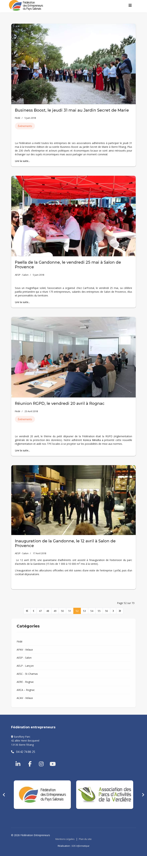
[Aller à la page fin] (119, 611)
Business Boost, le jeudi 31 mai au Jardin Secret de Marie (72, 110)
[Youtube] (49, 759)
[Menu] (130, 5)
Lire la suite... (22, 161)
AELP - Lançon (25, 665)
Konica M (88, 440)
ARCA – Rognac (26, 690)
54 (91, 611)
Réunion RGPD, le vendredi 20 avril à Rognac (60, 403)
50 (62, 611)
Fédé (17, 117)
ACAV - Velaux (25, 698)
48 (47, 611)
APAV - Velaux (25, 649)
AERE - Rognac (25, 682)
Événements (25, 126)
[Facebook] (28, 759)
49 (55, 611)
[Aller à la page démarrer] (27, 611)
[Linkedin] (18, 759)
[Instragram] (38, 759)
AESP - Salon (22, 274)
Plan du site (85, 839)
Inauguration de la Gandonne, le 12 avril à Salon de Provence (65, 543)
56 (106, 611)
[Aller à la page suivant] (113, 611)
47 (40, 611)
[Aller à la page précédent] (33, 611)
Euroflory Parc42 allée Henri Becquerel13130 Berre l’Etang (25, 740)
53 (84, 611)
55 (99, 611)
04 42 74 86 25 (24, 752)
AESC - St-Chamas (27, 673)
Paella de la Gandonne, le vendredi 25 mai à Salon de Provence (68, 264)
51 (69, 611)
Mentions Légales (65, 839)
